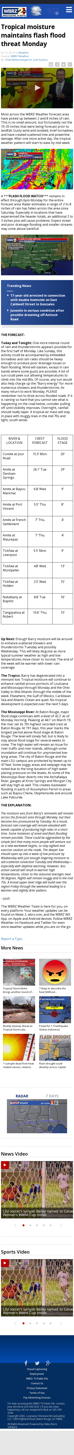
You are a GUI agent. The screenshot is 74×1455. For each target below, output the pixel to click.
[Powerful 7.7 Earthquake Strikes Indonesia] (55, 1009)
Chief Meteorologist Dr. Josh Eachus (26, 59)
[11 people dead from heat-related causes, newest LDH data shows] (19, 1047)
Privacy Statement (37, 1388)
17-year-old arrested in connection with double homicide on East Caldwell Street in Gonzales (37, 299)
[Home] (15, 12)
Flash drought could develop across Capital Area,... (52, 1067)
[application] (37, 88)
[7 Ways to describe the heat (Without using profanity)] (55, 972)
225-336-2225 (31, 1406)
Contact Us (37, 1383)
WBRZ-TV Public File (37, 1378)
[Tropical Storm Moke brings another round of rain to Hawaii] (19, 972)
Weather (23, 52)
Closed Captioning (37, 1369)
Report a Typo (11, 939)
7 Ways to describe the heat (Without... (52, 990)
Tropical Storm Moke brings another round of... (18, 990)
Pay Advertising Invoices (37, 1397)
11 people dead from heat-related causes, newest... (19, 1065)
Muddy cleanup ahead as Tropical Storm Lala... (18, 1027)
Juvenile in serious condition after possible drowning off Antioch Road (37, 314)
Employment (37, 1374)
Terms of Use (37, 1393)
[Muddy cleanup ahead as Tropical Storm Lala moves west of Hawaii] (19, 1009)
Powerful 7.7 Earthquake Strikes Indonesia (53, 1027)
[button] (37, 87)
